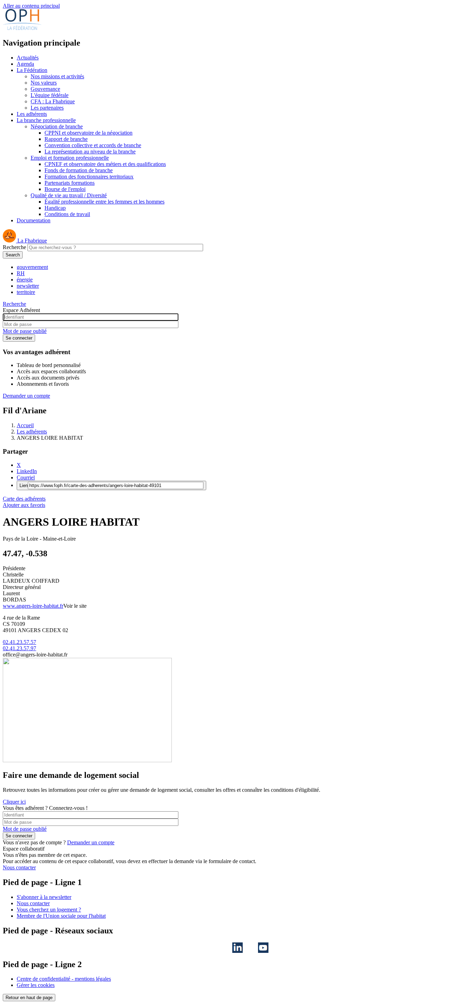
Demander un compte (26, 396)
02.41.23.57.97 (19, 648)
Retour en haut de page (29, 997)
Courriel (26, 477)
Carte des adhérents (24, 499)
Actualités (28, 58)
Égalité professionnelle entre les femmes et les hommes (104, 202)
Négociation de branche (57, 126)
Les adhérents (32, 114)
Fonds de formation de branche (79, 170)
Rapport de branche (66, 139)
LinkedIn (27, 471)
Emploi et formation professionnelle (70, 158)
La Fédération (32, 70)
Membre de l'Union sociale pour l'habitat (61, 916)
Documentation (33, 220)
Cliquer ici (14, 802)
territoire (26, 292)
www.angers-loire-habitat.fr (33, 606)
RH (21, 273)
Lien (23, 485)
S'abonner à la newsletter (44, 897)
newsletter (28, 286)
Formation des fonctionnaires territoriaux (89, 177)
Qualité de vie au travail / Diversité (69, 195)
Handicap (55, 208)
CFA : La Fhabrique (53, 101)
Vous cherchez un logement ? (49, 910)
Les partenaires (47, 108)
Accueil (25, 425)
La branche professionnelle (46, 120)
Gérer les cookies (36, 985)
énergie (25, 279)
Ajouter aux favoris (24, 505)
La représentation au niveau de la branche (90, 151)
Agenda (25, 64)
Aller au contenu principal (31, 6)
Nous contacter (19, 867)
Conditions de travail (67, 214)
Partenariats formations (70, 183)
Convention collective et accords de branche (93, 145)
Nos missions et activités (57, 76)
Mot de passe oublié (25, 331)
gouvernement (32, 267)
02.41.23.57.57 (19, 642)
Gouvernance (45, 89)
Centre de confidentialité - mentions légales (64, 979)
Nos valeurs (44, 83)
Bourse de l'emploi (65, 189)
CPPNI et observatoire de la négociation (88, 133)
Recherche (14, 247)
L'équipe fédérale (50, 95)
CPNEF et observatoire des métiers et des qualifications (105, 164)
